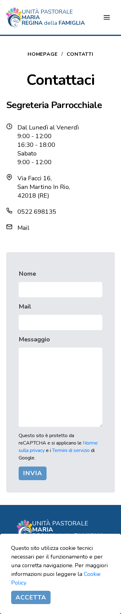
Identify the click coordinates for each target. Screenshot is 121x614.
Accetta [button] (31, 597)
